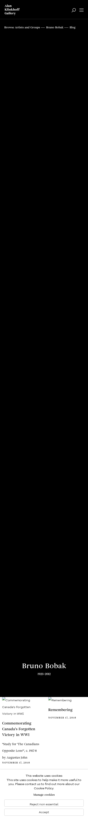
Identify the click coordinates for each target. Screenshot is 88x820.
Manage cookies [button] (44, 795)
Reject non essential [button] (44, 804)
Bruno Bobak (44, 666)
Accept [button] (44, 812)
